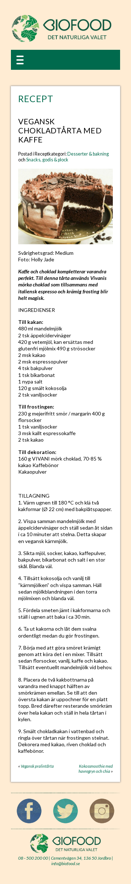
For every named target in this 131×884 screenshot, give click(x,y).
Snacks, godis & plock (47, 159)
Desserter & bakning (88, 154)
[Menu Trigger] (20, 59)
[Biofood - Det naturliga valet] (61, 40)
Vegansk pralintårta (37, 766)
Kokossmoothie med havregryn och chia (96, 769)
